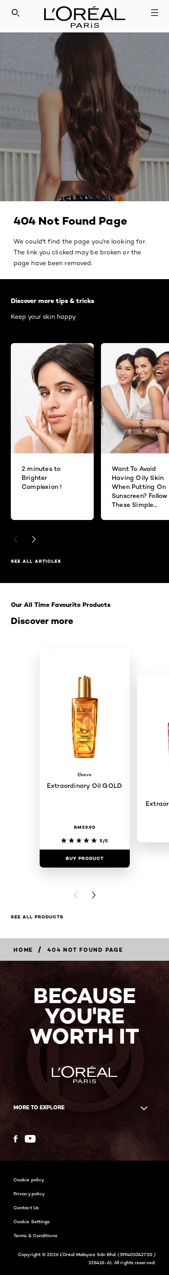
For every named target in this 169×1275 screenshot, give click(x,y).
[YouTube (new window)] (30, 1139)
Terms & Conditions (35, 1235)
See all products (37, 917)
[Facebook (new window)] (16, 1139)
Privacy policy (29, 1193)
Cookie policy (29, 1179)
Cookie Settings (32, 1221)
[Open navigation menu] (154, 12)
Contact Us (26, 1207)
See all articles (36, 561)
